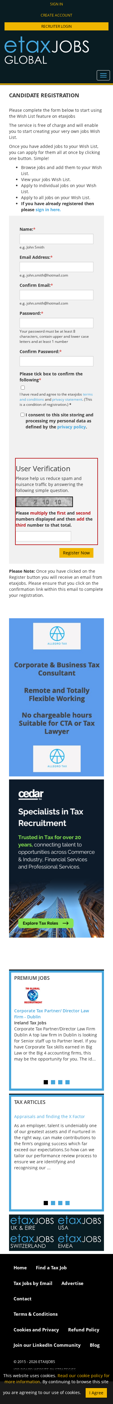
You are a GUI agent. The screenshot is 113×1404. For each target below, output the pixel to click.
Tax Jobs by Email (33, 1283)
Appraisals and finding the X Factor (49, 1116)
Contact (23, 1299)
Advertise (72, 1283)
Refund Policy (83, 1330)
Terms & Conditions (36, 1314)
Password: (31, 313)
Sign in (56, 4)
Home (20, 1268)
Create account (56, 15)
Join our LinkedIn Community (47, 1345)
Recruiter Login (56, 26)
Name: (28, 229)
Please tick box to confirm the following (51, 377)
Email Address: (36, 257)
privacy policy (71, 427)
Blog (94, 1345)
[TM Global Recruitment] (56, 996)
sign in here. (48, 209)
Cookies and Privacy (36, 1330)
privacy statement (67, 399)
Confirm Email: (36, 285)
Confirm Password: (41, 351)
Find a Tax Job (51, 1268)
